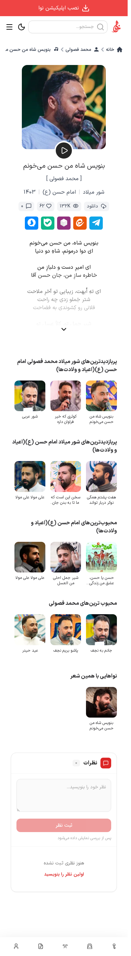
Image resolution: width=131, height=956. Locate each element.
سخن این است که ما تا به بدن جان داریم (67, 497)
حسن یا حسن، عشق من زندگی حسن (102, 577)
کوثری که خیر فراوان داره (67, 418)
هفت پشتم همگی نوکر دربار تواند (102, 497)
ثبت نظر (64, 820)
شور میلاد (93, 192)
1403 (30, 192)
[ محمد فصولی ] (64, 179)
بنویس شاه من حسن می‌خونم (102, 418)
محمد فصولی (78, 49)
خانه (110, 49)
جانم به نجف (102, 646)
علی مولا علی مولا (32, 495)
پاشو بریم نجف (67, 646)
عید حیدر (32, 646)
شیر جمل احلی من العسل (67, 577)
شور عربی (32, 415)
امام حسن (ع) (59, 192)
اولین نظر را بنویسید (64, 869)
